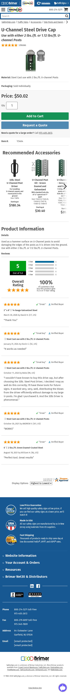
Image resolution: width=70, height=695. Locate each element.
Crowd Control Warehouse (28, 667)
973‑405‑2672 (45, 133)
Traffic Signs (23, 22)
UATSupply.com (41, 670)
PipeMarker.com (13, 670)
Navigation (3, 10)
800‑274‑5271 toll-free (25, 609)
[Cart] (67, 10)
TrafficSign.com (44, 667)
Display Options (20, 483)
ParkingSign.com (56, 667)
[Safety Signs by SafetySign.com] (14, 10)
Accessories (36, 22)
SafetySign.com (8, 22)
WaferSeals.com (56, 670)
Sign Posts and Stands (53, 22)
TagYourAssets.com (27, 670)
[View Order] (26, 12)
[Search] (66, 16)
